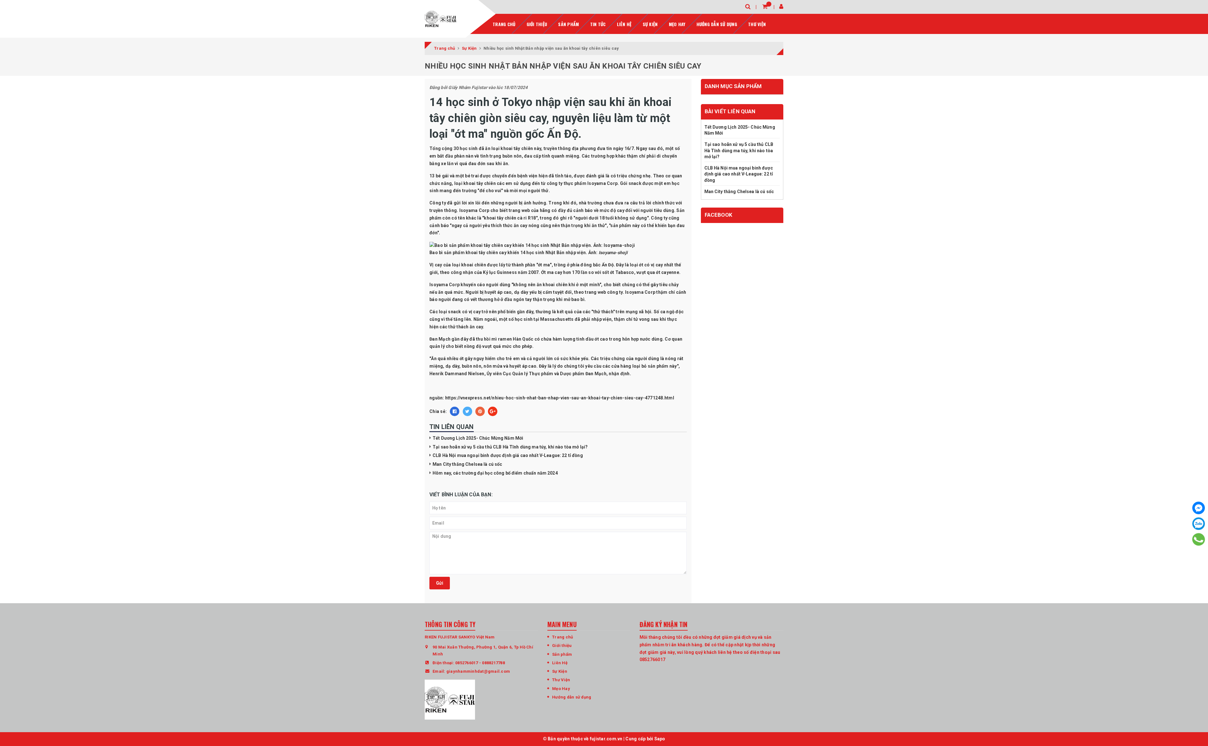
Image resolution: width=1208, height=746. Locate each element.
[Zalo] (1198, 523)
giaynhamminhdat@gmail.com (478, 671)
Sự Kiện (650, 24)
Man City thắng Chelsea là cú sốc (467, 464)
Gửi (439, 583)
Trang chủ (504, 24)
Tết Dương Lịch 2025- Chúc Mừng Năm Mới (478, 438)
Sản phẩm (568, 24)
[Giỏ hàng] (765, 6)
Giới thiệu (537, 24)
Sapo (659, 738)
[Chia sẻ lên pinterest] (480, 411)
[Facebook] (1198, 508)
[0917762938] (1198, 539)
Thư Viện (757, 24)
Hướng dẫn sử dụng (716, 24)
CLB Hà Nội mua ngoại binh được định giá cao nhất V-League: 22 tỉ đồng (508, 455)
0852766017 (466, 662)
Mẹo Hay (677, 24)
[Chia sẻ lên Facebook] (454, 411)
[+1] (492, 411)
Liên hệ (624, 24)
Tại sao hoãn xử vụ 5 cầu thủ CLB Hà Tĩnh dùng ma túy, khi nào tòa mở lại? (510, 446)
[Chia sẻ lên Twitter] (467, 411)
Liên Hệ (560, 662)
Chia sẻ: (438, 411)
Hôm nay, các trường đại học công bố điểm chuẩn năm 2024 (495, 473)
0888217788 (493, 662)
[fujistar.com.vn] (440, 18)
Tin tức (598, 24)
